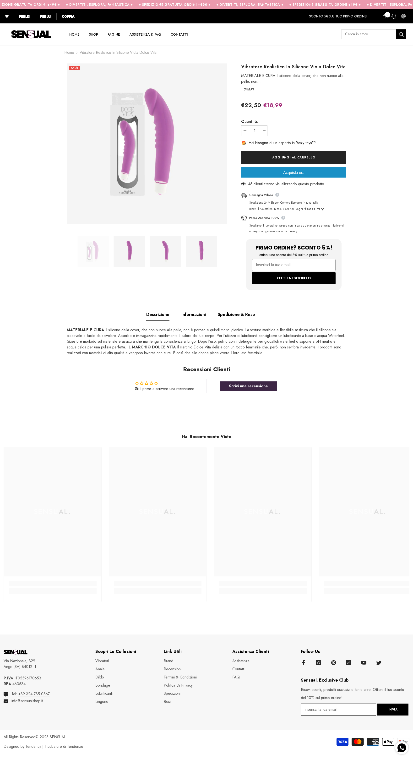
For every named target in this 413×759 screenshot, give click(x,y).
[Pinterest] (333, 662)
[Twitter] (379, 662)
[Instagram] (318, 662)
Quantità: (249, 121)
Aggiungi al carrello (293, 157)
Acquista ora (293, 173)
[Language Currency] (403, 16)
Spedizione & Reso (236, 314)
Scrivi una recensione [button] (248, 386)
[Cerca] (373, 34)
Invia (393, 709)
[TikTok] (348, 662)
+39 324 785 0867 (34, 694)
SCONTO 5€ (318, 16)
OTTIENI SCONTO (294, 278)
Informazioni (193, 314)
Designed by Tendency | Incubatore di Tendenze (43, 746)
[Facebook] (303, 662)
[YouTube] (364, 662)
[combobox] (368, 34)
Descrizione (157, 314)
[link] (53, 583)
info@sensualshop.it (27, 701)
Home (69, 52)
